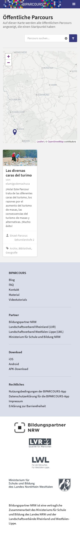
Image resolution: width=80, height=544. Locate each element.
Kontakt (14, 290)
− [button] (8, 62)
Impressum (16, 401)
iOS (11, 359)
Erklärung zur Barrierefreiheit (27, 406)
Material (14, 295)
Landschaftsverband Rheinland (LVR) (32, 327)
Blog (12, 280)
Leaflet (40, 141)
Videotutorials (18, 300)
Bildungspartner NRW (23, 322)
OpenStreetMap (56, 141)
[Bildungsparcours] (32, 4)
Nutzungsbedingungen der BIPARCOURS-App (37, 391)
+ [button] (8, 56)
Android (14, 364)
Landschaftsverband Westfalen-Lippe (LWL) (36, 332)
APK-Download (18, 369)
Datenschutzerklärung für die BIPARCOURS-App (39, 396)
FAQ (11, 285)
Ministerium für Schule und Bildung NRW (35, 336)
